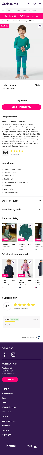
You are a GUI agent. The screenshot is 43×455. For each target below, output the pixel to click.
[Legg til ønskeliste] (40, 26)
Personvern (6, 412)
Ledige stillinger (8, 421)
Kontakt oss (10, 379)
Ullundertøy (23, 21)
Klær (8, 21)
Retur (4, 403)
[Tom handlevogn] (40, 4)
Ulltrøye (32, 21)
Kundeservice (7, 393)
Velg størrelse (22, 101)
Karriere (5, 430)
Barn (3, 21)
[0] (34, 4)
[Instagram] (13, 354)
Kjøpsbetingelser (9, 407)
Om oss (5, 416)
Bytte (4, 398)
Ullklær (14, 21)
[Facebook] (4, 354)
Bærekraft (6, 425)
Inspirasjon (6, 435)
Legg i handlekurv (21, 107)
